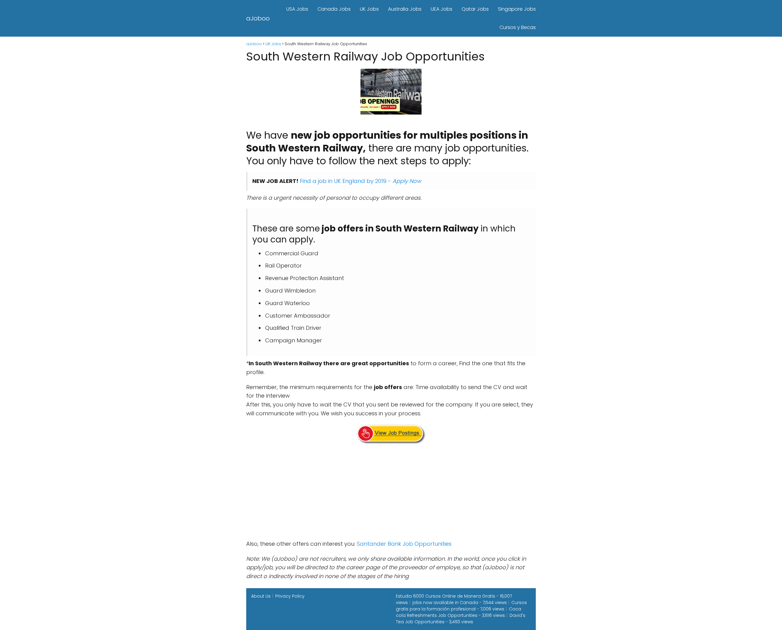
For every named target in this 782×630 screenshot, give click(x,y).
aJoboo (258, 18)
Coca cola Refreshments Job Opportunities (458, 612)
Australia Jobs (405, 9)
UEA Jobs (441, 9)
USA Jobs (297, 9)
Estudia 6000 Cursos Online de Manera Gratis (445, 596)
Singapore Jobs (517, 9)
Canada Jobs (334, 9)
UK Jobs (369, 9)
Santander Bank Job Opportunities (404, 544)
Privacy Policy (290, 596)
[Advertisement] (391, 493)
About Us (261, 596)
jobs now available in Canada (445, 602)
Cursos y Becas (517, 27)
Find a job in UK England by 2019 (343, 181)
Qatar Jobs (475, 9)
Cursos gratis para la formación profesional (461, 605)
